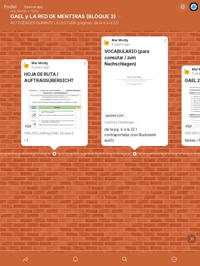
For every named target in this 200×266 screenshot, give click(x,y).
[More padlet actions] (174, 259)
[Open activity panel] (75, 259)
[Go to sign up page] (194, 7)
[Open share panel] (26, 259)
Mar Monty (18, 11)
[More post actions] (81, 65)
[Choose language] (183, 7)
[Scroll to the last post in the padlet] (192, 239)
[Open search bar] (125, 259)
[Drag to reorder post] (54, 154)
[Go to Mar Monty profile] (26, 65)
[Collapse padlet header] (119, 16)
